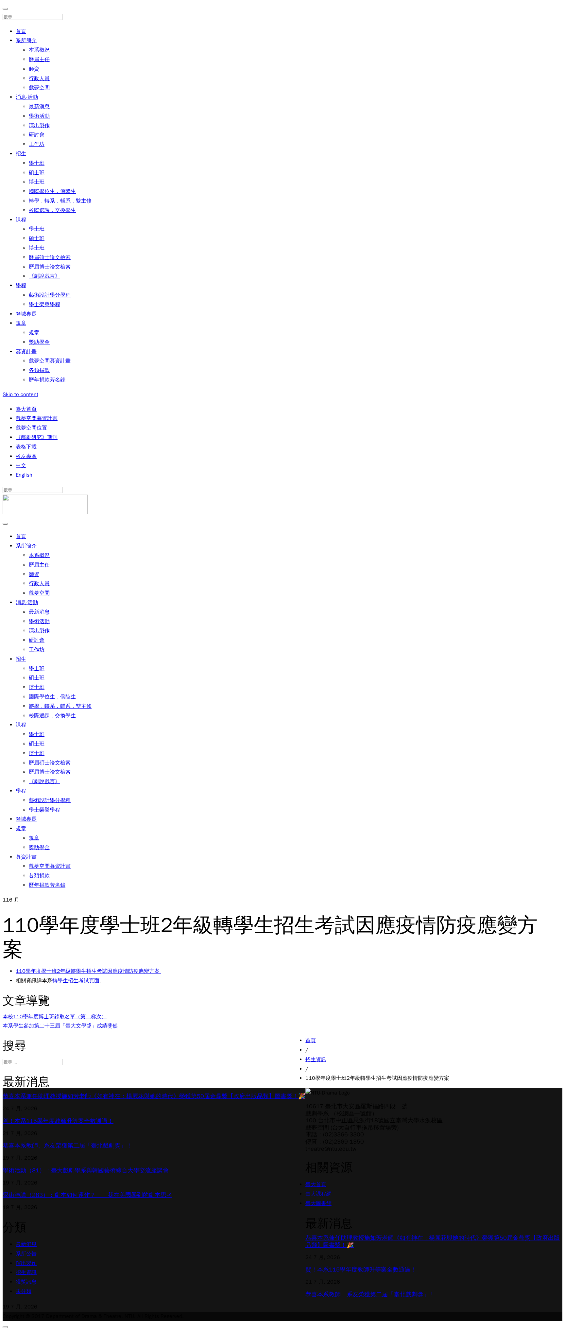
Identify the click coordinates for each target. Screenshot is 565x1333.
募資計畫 (26, 351)
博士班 (36, 182)
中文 (21, 465)
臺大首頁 (26, 409)
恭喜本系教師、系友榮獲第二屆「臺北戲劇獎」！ (67, 1145)
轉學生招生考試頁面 (75, 980)
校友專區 (26, 456)
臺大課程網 (318, 1194)
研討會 (36, 135)
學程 (21, 285)
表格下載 (26, 447)
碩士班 (36, 172)
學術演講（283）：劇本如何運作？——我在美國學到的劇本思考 (87, 1195)
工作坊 (36, 144)
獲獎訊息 (26, 1282)
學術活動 (39, 116)
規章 (21, 323)
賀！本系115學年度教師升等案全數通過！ (58, 1121)
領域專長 (26, 314)
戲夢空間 (39, 87)
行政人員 (39, 78)
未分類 (23, 1291)
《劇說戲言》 (44, 276)
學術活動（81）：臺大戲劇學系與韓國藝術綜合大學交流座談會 (86, 1170)
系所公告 (26, 1254)
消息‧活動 (27, 97)
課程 (21, 220)
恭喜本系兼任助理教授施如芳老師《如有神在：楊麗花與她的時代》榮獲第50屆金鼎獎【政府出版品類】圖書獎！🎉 (154, 1096)
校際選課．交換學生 (52, 210)
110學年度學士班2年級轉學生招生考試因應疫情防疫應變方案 (88, 971)
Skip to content (20, 394)
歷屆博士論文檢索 (50, 267)
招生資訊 (26, 1272)
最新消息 (39, 106)
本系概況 (39, 50)
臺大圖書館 (318, 1203)
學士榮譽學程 (44, 304)
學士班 (36, 163)
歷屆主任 (39, 59)
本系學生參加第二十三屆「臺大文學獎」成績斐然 (60, 1026)
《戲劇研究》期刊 (37, 437)
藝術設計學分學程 (50, 295)
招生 (21, 153)
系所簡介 (26, 40)
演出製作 (39, 125)
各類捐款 (39, 370)
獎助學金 (39, 342)
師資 (34, 69)
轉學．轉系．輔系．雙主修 (60, 201)
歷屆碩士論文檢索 (50, 257)
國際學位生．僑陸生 (52, 191)
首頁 (21, 31)
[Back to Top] (5, 1327)
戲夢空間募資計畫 (50, 361)
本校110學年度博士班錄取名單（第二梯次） (55, 1016)
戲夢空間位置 (31, 428)
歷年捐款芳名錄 (47, 380)
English (24, 475)
